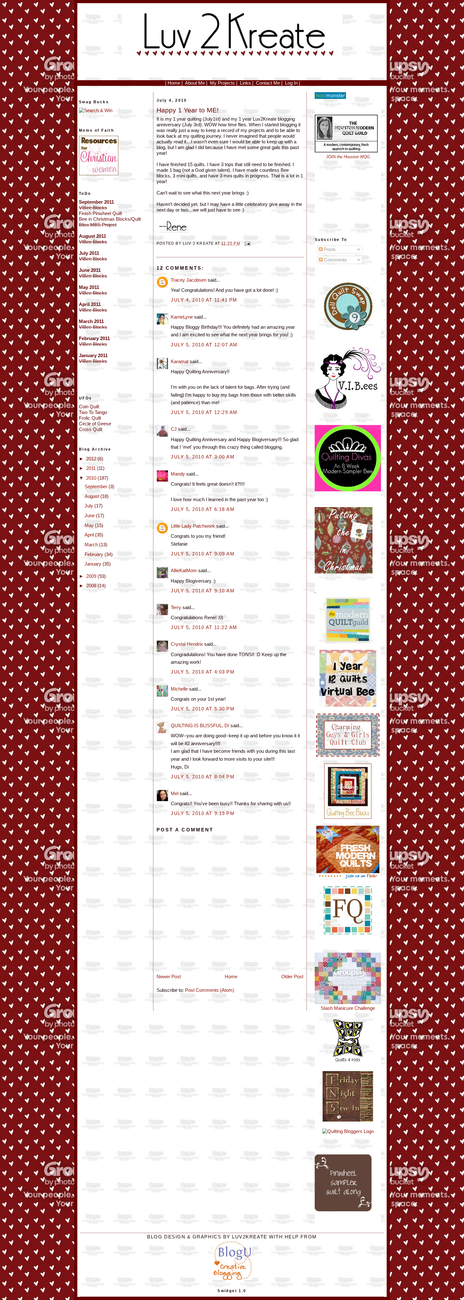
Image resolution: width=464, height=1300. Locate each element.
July (89, 505)
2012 (92, 458)
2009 (92, 576)
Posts (329, 249)
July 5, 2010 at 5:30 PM (203, 708)
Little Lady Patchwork (193, 526)
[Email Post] (246, 243)
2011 (91, 468)
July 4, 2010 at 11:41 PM (204, 300)
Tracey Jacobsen (188, 280)
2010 (92, 478)
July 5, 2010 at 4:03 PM (203, 671)
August (92, 496)
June (90, 515)
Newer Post (169, 976)
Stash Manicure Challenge (348, 1008)
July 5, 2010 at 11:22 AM (204, 627)
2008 (92, 585)
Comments (335, 259)
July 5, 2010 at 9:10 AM (203, 590)
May (90, 525)
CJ (174, 429)
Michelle (179, 689)
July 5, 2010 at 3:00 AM (203, 456)
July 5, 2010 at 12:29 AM (204, 412)
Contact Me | (269, 83)
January (94, 563)
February (94, 554)
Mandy (178, 473)
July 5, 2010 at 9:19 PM (203, 813)
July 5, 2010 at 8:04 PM (203, 776)
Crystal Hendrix (187, 644)
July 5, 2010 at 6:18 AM (203, 509)
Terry (176, 607)
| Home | (174, 83)
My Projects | (223, 83)
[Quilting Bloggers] (348, 1131)
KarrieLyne (182, 317)
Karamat (179, 361)
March (92, 544)
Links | (246, 83)
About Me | (196, 83)
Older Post (292, 976)
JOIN (348, 156)
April (90, 534)
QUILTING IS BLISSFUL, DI (200, 725)
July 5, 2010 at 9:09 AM (203, 553)
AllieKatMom (184, 570)
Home (231, 976)
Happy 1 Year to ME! (188, 110)
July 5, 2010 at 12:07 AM (204, 344)
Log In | (292, 83)
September (97, 486)
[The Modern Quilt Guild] (348, 641)
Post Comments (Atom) (209, 990)
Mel (174, 793)
